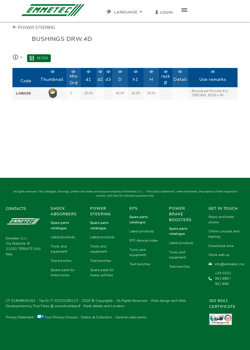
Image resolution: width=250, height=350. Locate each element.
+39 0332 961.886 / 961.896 (223, 278)
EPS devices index (143, 240)
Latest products (63, 237)
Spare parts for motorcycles (62, 272)
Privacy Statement (19, 317)
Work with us (218, 254)
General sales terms (130, 317)
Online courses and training (223, 234)
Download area (220, 245)
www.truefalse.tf (67, 305)
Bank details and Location (104, 305)
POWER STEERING (36, 27)
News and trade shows (221, 219)
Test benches (61, 260)
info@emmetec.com (227, 264)
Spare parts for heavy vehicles (102, 272)
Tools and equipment (59, 249)
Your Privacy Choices (61, 317)
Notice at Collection (96, 317)
